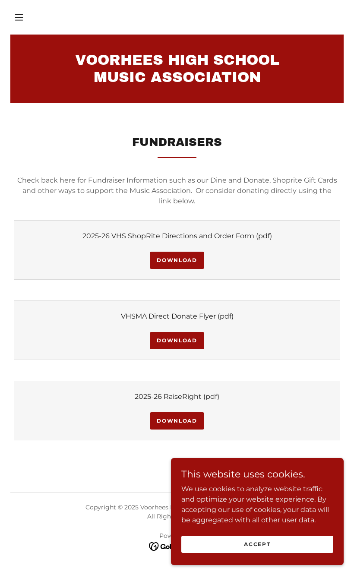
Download (177, 260)
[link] (177, 80)
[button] (19, 17)
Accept (257, 544)
